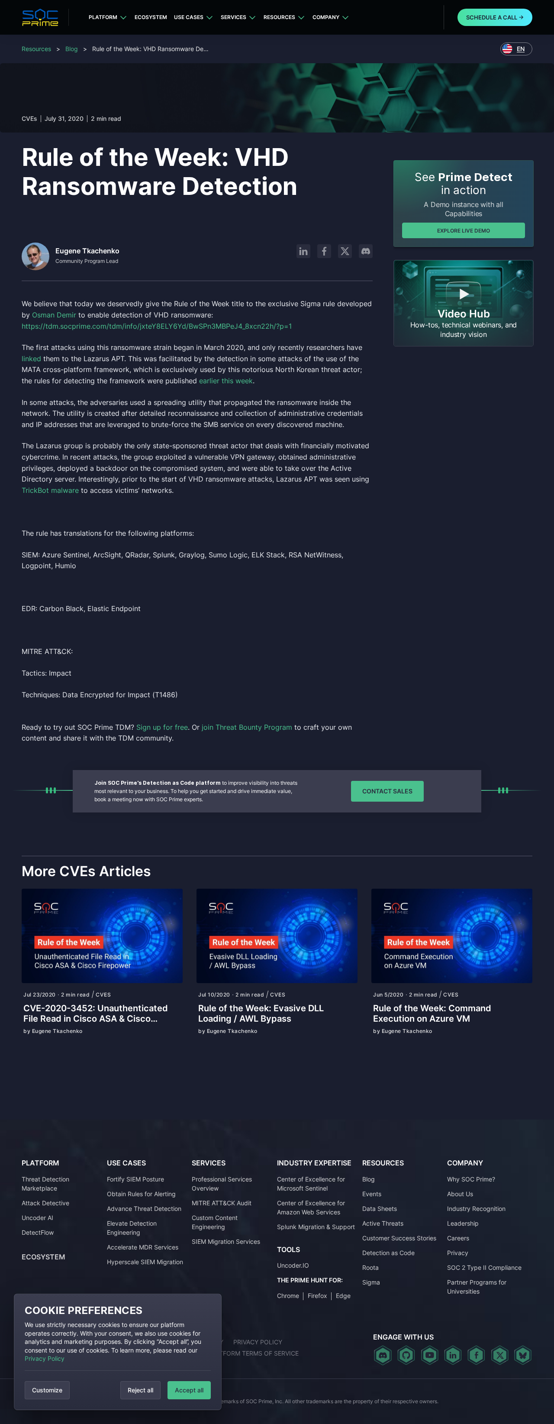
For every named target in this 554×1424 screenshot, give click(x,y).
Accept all (189, 1390)
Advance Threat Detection (144, 1208)
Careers (458, 1238)
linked (31, 358)
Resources (279, 17)
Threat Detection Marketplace (45, 1183)
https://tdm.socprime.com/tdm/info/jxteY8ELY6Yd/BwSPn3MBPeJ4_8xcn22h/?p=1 (158, 326)
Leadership (463, 1223)
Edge (343, 1295)
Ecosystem (151, 17)
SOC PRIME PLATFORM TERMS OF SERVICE (236, 1353)
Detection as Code (388, 1252)
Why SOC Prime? (471, 1179)
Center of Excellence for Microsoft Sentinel (311, 1183)
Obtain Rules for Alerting (141, 1193)
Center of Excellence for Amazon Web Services (311, 1207)
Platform (103, 17)
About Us (460, 1193)
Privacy (457, 1252)
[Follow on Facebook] (324, 251)
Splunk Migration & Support (316, 1226)
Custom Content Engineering (215, 1222)
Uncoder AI (37, 1217)
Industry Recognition (476, 1208)
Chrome (288, 1295)
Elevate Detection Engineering (132, 1228)
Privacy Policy (44, 1358)
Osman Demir (54, 315)
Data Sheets (379, 1208)
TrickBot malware (50, 490)
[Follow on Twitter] (499, 1355)
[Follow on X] (345, 251)
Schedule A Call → (495, 17)
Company (325, 17)
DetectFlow (38, 1232)
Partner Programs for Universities (476, 1286)
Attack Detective (45, 1203)
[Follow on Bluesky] (522, 1355)
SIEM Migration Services (226, 1241)
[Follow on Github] (406, 1355)
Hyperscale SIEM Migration (145, 1261)
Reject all (140, 1390)
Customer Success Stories (399, 1238)
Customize (47, 1390)
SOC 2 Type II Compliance (484, 1267)
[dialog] (118, 1352)
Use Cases (188, 17)
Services (233, 17)
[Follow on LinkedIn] (303, 251)
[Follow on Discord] (366, 251)
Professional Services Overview (222, 1183)
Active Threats (382, 1223)
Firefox (317, 1295)
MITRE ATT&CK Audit (221, 1203)
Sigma (371, 1282)
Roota (370, 1267)
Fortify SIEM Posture (135, 1179)
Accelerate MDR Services (142, 1247)
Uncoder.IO (293, 1265)
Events (371, 1193)
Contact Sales (387, 791)
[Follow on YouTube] (429, 1355)
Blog (71, 48)
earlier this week (226, 380)
